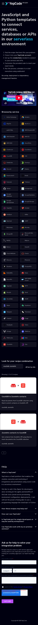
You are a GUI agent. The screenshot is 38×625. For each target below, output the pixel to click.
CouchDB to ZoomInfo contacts (14, 396)
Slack (26, 292)
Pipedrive (9, 266)
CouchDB (9, 156)
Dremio (27, 169)
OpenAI (27, 247)
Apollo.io (27, 123)
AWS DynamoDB (30, 130)
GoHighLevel (28, 188)
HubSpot (9, 214)
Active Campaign (11, 117)
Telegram (9, 312)
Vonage (9, 331)
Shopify (9, 292)
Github (8, 188)
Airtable (27, 117)
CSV (26, 156)
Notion (9, 247)
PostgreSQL (28, 266)
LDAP (26, 221)
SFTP (26, 286)
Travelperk (9, 325)
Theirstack (28, 312)
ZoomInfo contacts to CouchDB (14, 433)
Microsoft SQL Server (29, 234)
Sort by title (31, 367)
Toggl (26, 318)
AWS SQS (9, 143)
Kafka (26, 214)
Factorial (9, 182)
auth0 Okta (10, 130)
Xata (26, 338)
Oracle (27, 253)
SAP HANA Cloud (28, 279)
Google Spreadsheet (10, 201)
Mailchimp (10, 227)
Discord (9, 169)
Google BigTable (30, 195)
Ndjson (27, 240)
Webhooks (10, 338)
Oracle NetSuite (11, 253)
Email (26, 175)
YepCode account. (24, 55)
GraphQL (9, 208)
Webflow (27, 331)
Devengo (27, 162)
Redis (26, 273)
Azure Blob (28, 143)
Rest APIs (9, 279)
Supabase (28, 305)
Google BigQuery (9, 195)
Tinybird (9, 318)
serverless (23, 39)
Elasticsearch (10, 175)
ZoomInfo (9, 344)
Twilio (26, 325)
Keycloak (9, 221)
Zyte (26, 344)
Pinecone (27, 260)
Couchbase (28, 149)
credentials (17, 58)
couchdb (4, 407)
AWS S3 (27, 136)
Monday (27, 227)
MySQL (9, 240)
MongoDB (9, 234)
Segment (9, 286)
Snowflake (10, 299)
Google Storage (29, 201)
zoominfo (11, 407)
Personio (9, 260)
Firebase (27, 182)
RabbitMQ (9, 273)
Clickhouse (10, 149)
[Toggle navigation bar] (3, 3)
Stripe (8, 305)
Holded (27, 208)
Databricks (10, 162)
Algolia (9, 123)
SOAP (26, 299)
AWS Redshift (10, 136)
